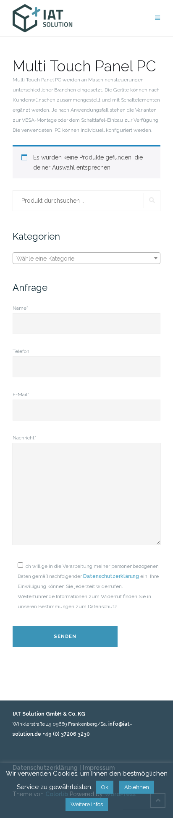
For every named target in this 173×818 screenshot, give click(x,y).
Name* (20, 308)
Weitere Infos (87, 804)
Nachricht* (24, 438)
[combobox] (86, 258)
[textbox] (86, 258)
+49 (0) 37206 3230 (66, 734)
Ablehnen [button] (136, 787)
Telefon (21, 351)
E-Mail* (21, 394)
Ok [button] (104, 787)
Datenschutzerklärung (111, 576)
